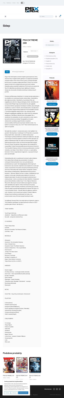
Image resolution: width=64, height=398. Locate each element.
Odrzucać (14, 392)
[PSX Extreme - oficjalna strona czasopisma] (32, 10)
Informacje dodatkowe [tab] (18, 71)
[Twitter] (57, 389)
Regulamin (35, 394)
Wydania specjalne (50, 58)
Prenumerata (49, 63)
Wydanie (26, 52)
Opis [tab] (7, 71)
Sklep (18, 2)
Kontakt (14, 2)
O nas (4, 2)
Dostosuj (7, 392)
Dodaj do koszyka (52, 164)
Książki (47, 61)
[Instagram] (60, 389)
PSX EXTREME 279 (8, 375)
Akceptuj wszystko (23, 392)
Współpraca (9, 2)
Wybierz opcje (52, 104)
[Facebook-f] (54, 389)
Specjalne (48, 68)
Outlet (47, 66)
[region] (16, 387)
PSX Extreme (31, 63)
